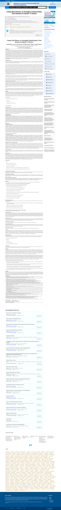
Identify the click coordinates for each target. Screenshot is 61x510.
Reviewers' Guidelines (47, 42)
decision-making (17, 457)
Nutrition (43, 475)
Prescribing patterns (23, 480)
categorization (7, 465)
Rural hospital (28, 480)
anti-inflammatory (39, 483)
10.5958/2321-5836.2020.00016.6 (12, 415)
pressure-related (8, 476)
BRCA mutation (45, 457)
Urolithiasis (11, 464)
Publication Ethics (46, 39)
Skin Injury (41, 476)
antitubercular (15, 487)
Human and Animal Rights (47, 32)
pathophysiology (12, 461)
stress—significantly (18, 476)
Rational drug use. (47, 480)
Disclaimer (45, 48)
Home (7, 7)
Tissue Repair (45, 476)
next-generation (39, 465)
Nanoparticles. (21, 475)
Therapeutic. (51, 475)
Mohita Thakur (27, 16)
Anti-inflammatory (30, 479)
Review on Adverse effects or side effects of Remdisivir (16, 407)
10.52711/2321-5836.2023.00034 (12, 19)
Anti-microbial (47, 475)
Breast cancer (41, 457)
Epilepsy (53, 465)
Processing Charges (49, 66)
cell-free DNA (32, 469)
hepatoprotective (36, 475)
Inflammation (53, 476)
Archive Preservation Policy (48, 44)
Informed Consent (46, 33)
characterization (12, 457)
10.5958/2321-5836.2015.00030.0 (12, 350)
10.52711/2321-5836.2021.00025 (12, 326)
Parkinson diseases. (22, 490)
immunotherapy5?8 (32, 457)
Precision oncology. (8, 454)
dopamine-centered (27, 454)
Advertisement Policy (47, 47)
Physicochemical (29, 483)
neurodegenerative (46, 487)
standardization (49, 483)
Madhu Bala (10, 16)
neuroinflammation (52, 487)
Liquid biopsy (14, 453)
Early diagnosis (51, 453)
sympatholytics (12, 480)
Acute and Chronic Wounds (36, 476)
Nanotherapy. (21, 468)
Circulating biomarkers (35, 453)
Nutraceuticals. (7, 483)
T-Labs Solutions (49, 508)
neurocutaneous (22, 465)
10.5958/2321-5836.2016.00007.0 (12, 398)
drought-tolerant (52, 480)
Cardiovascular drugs (17, 480)
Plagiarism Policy (46, 37)
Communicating (7, 487)
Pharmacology (21, 479)
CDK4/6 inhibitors (20, 458)
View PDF (39, 35)
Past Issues (12, 7)
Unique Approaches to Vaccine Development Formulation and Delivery (18, 390)
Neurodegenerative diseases (9, 490)
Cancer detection (23, 453)
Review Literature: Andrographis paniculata (13, 318)
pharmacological (26, 475)
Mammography (15, 458)
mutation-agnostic (17, 469)
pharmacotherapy (29, 472)
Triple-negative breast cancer (9, 458)
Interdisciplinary (18, 472)
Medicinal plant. (35, 479)
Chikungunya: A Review (10, 335)
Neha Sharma (16, 16)
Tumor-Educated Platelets (9, 453)
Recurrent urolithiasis (17, 464)
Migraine (31, 461)
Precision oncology (30, 458)
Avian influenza (8, 418)
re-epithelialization (24, 476)
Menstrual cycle (40, 461)
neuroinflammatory (52, 454)
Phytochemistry (17, 479)
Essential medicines (41, 480)
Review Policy (46, 43)
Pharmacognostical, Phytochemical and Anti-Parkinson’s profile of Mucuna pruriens (20, 324)
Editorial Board (18, 7)
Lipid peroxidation (8, 468)
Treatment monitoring (28, 453)
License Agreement (47, 34)
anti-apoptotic (41, 487)
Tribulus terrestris (27, 464)
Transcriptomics (41, 453)
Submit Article (52, 7)
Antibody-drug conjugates (37, 458)
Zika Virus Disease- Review (10, 360)
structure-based (31, 468)
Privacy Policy (46, 38)
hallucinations (22, 454)
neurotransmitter (12, 465)
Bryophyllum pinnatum (33, 464)
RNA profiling (18, 453)
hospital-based (49, 479)
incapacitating (7, 461)
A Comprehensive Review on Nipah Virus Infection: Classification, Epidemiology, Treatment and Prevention (22, 342)
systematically (12, 469)
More (31, 7)
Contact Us (13, 0)
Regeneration (49, 476)
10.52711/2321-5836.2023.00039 (12, 344)
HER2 (49, 457)
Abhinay (24, 16)
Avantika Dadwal (20, 16)
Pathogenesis (7, 475)
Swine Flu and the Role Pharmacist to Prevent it (14, 330)
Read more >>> (53, 26)
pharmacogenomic (8, 472)
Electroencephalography (28, 465)
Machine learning (46, 453)
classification (36, 457)
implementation (51, 458)
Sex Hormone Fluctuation (46, 461)
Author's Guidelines (49, 56)
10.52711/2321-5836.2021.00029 (12, 315)
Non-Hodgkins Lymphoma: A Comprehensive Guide (15, 384)
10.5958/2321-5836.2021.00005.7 (12, 404)
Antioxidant (25, 479)
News (35, 7)
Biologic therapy (17, 475)
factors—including (13, 476)
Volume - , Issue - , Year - (14, 24)
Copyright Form (48, 61)
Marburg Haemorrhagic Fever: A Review (13, 372)
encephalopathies (34, 465)
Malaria (39, 468)
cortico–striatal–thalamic (40, 454)
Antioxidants (12, 468)
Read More (39, 321)
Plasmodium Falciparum (44, 468)
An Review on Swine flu (10, 396)
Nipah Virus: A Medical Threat (11, 413)
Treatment (49, 468)
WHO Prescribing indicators (34, 480)
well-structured (7, 479)
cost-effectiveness (22, 469)
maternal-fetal (34, 472)
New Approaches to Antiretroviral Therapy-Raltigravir (15, 424)
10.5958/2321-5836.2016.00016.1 (12, 332)
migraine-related (17, 461)
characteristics (48, 464)
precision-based (21, 457)
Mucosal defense (17, 468)
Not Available (9, 338)
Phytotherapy (22, 464)
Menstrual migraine (52, 461)
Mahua (40, 475)
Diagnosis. (53, 468)
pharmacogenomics (23, 472)
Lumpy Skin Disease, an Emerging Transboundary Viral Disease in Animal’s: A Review (24, 13)
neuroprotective (31, 487)
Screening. (42, 458)
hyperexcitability (43, 464)
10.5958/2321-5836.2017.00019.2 (12, 363)
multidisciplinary (26, 457)
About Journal (7, 0)
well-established (26, 487)
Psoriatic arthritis (12, 475)
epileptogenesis (17, 465)
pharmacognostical (18, 483)
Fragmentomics (37, 469)
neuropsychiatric (13, 454)
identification (44, 465)
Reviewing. (11, 487)
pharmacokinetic (36, 468)
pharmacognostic (24, 483)
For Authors (25, 7)
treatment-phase (8, 469)
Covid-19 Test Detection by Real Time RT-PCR (14, 401)
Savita (13, 16)
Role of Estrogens (35, 461)
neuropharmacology (20, 487)
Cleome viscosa (12, 479)
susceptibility (17, 454)
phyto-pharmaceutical (12, 483)
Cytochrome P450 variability (47, 472)
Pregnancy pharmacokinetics (40, 472)
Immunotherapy (25, 458)
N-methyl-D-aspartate (33, 454)
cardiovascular (40, 479)
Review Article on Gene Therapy (11, 366)
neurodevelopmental (46, 454)
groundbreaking (46, 458)
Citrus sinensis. (38, 464)
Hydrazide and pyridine (16, 490)
